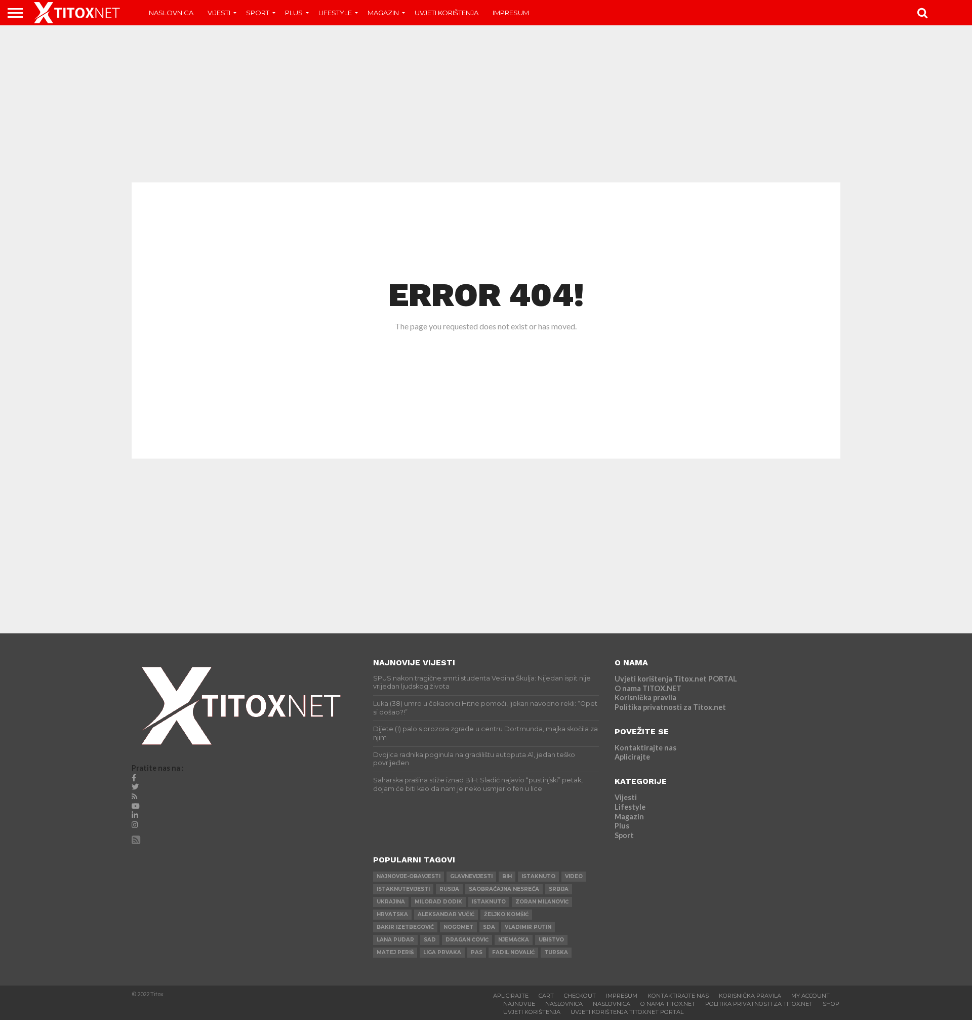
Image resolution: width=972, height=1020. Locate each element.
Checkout (580, 995)
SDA (489, 927)
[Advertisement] (486, 104)
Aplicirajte (632, 756)
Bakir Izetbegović (405, 927)
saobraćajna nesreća (504, 889)
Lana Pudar (395, 939)
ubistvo (551, 939)
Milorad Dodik (438, 901)
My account (810, 995)
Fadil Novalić (513, 952)
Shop (831, 1003)
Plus (294, 13)
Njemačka (513, 939)
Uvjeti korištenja (446, 13)
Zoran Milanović (542, 901)
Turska (556, 952)
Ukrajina (391, 901)
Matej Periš (395, 952)
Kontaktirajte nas (645, 747)
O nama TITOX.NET (648, 688)
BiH (507, 876)
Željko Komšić (506, 914)
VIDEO (574, 876)
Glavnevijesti (471, 876)
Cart (546, 995)
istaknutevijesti (403, 889)
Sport (257, 13)
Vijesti (219, 13)
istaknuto (538, 876)
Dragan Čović (467, 939)
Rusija (449, 889)
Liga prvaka (442, 952)
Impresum (511, 13)
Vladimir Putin (528, 927)
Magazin (383, 13)
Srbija (559, 889)
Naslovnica (171, 13)
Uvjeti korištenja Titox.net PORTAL (676, 678)
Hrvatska (392, 914)
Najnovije (519, 1003)
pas (476, 952)
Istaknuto (489, 901)
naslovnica (611, 1003)
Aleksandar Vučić (446, 914)
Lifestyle (335, 13)
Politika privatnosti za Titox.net (670, 707)
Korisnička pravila (645, 697)
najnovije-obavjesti (408, 876)
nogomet (458, 927)
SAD (430, 939)
